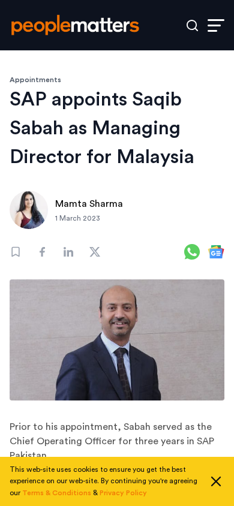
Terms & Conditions (56, 492)
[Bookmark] (16, 252)
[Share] (42, 252)
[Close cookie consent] (216, 481)
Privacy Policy (123, 492)
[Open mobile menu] (216, 25)
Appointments (35, 79)
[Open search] (192, 25)
